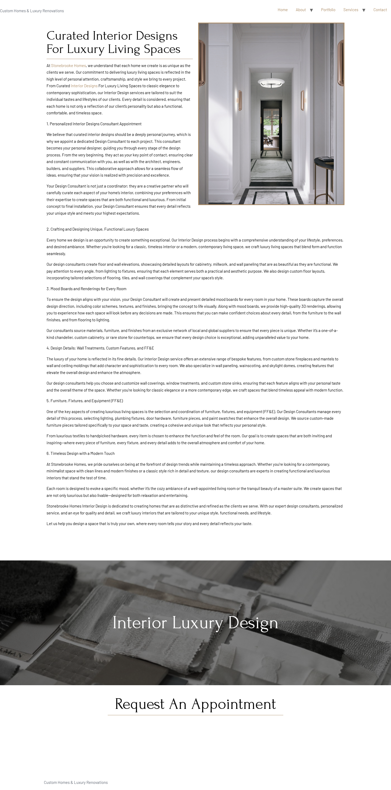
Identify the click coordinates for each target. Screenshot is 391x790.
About (301, 9)
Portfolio (328, 9)
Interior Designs (84, 85)
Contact (380, 9)
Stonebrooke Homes (68, 65)
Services (350, 9)
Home (283, 9)
